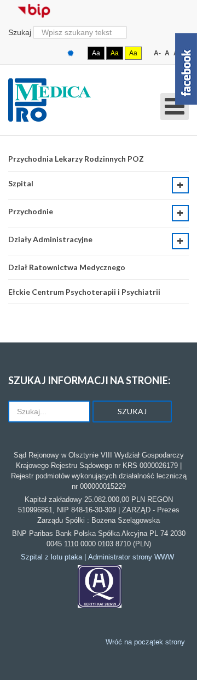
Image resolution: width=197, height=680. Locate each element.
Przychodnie (30, 211)
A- (157, 53)
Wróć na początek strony (145, 642)
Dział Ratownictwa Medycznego (66, 267)
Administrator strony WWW (131, 557)
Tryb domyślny (72, 53)
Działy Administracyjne (50, 239)
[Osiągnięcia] (99, 586)
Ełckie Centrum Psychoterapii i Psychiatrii (84, 291)
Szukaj (19, 32)
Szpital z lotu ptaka (51, 557)
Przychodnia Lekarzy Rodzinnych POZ (76, 158)
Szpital (20, 183)
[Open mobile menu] (174, 106)
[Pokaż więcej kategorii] (180, 185)
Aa (96, 53)
